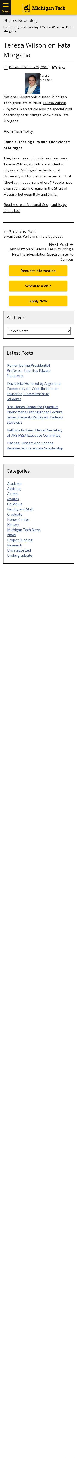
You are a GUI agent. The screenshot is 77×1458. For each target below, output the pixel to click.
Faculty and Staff (20, 509)
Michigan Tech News (24, 529)
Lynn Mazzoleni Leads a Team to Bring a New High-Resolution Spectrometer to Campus (41, 254)
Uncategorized (19, 550)
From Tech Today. (19, 131)
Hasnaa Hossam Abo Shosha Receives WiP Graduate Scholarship (35, 446)
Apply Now (38, 301)
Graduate (14, 514)
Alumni (12, 493)
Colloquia (14, 504)
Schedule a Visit (38, 286)
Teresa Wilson (54, 102)
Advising (14, 488)
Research (14, 545)
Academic (14, 483)
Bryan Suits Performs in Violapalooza (33, 236)
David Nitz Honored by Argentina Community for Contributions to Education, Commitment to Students (34, 391)
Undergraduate (19, 555)
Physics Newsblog (20, 20)
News (61, 67)
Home (7, 27)
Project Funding (20, 540)
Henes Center (18, 519)
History (13, 524)
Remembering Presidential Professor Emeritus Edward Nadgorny (29, 370)
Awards (13, 499)
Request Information (38, 270)
